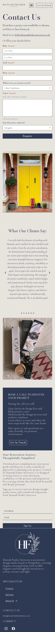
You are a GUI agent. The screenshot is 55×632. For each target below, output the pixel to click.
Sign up (27, 525)
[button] (31, 5)
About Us (9, 601)
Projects (9, 588)
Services (9, 594)
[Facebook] (13, 628)
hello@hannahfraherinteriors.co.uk (32, 35)
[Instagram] (6, 628)
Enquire (27, 136)
